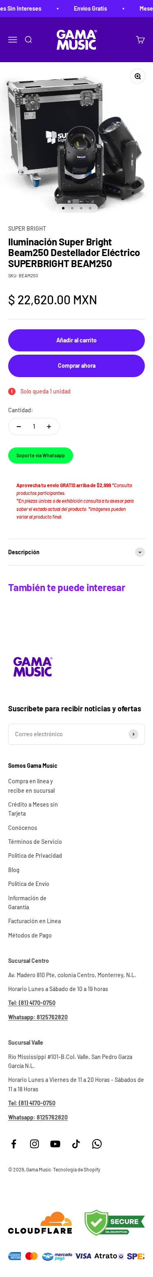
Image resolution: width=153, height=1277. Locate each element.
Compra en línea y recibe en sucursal (31, 786)
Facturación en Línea (34, 920)
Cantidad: (20, 410)
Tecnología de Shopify (76, 1169)
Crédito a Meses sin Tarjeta (33, 809)
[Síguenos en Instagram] (34, 1143)
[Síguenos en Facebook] (13, 1143)
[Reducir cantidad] (19, 426)
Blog (14, 869)
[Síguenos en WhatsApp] (96, 1143)
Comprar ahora (76, 365)
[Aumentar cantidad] (49, 426)
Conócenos (22, 827)
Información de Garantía (27, 903)
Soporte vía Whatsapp (40, 455)
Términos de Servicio (35, 841)
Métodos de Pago (30, 935)
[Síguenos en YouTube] (55, 1143)
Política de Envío (28, 883)
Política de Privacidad (35, 855)
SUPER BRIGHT (27, 228)
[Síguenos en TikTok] (76, 1143)
